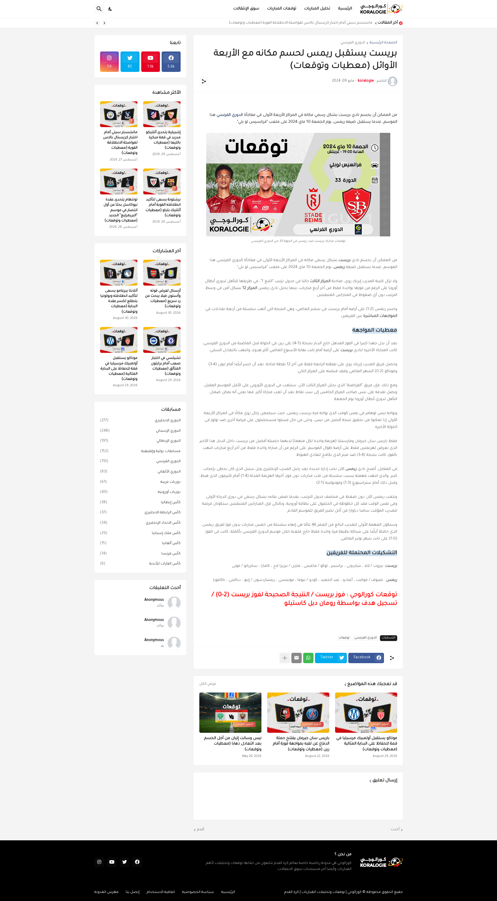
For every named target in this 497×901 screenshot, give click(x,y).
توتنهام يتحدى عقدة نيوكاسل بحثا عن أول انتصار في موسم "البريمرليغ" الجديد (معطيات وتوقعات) (120, 210)
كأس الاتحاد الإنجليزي (140, 523)
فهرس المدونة (106, 892)
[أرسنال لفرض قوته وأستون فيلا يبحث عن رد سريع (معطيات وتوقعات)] (162, 273)
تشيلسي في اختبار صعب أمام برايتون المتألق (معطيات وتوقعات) (166, 366)
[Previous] (104, 23)
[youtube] (112, 862)
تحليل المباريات (317, 9)
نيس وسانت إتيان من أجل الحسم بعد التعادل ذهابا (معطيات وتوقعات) (232, 744)
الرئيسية (345, 9)
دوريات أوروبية (140, 492)
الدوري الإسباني (140, 431)
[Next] (97, 23)
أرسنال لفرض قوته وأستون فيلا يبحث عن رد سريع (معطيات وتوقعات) (163, 299)
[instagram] (99, 862)
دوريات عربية (140, 482)
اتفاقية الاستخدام (161, 892)
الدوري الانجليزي (140, 421)
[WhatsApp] (308, 658)
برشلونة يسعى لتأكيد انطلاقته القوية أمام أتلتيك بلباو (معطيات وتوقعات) (163, 208)
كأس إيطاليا (140, 503)
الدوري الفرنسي (353, 43)
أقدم (200, 830)
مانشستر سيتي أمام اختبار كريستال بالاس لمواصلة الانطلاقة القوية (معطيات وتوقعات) (300, 23)
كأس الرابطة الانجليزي (140, 513)
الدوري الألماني (140, 472)
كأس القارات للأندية (140, 564)
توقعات (344, 638)
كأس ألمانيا (140, 544)
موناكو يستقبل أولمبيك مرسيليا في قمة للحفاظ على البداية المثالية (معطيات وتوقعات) (366, 744)
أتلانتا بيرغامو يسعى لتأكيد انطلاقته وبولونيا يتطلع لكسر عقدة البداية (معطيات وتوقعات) (118, 301)
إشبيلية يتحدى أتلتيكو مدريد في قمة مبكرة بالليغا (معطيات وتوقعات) (163, 140)
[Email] (296, 658)
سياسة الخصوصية (198, 892)
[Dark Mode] (110, 9)
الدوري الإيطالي (140, 441)
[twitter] (124, 862)
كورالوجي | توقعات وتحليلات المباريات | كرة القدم (323, 892)
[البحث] (99, 9)
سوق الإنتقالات (246, 9)
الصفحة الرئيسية (383, 43)
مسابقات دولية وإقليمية (140, 451)
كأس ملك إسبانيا (140, 533)
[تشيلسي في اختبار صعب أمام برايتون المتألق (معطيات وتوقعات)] (162, 340)
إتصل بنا (132, 892)
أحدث (395, 830)
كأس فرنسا (140, 554)
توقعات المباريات (281, 9)
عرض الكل (207, 684)
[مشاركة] (204, 81)
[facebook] (137, 862)
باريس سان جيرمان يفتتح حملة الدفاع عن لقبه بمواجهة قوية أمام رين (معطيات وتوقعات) (301, 744)
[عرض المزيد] (285, 658)
